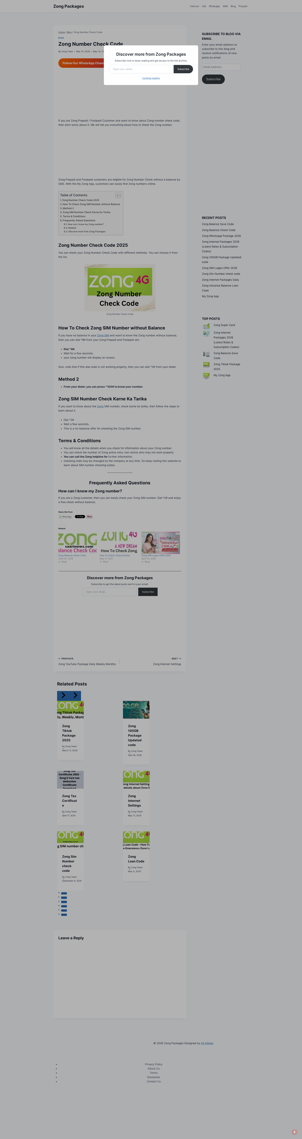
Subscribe (183, 69)
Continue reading (151, 78)
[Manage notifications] (294, 1132)
